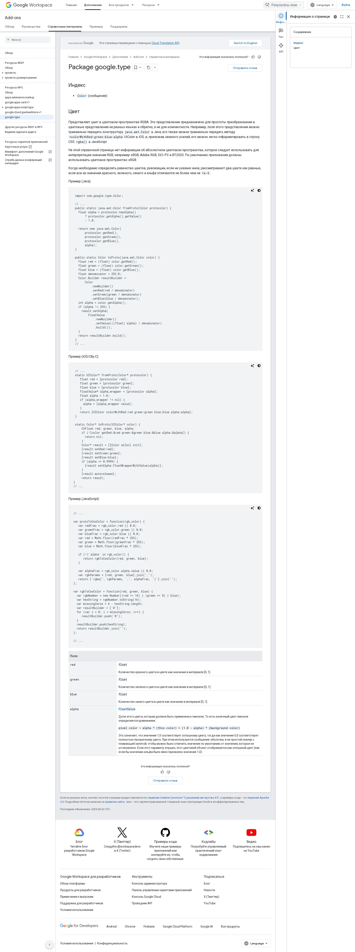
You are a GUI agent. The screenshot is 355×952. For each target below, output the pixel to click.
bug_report (335, 16)
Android (111, 926)
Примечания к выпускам (76, 896)
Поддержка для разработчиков (81, 903)
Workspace (40, 5)
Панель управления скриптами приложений (162, 890)
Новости (209, 890)
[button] (27, 72)
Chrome (130, 926)
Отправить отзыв (245, 68)
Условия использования (76, 909)
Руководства (31, 26)
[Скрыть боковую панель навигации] (49, 944)
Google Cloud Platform (177, 926)
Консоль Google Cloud (146, 896)
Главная (71, 5)
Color (81, 96)
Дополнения (92, 5)
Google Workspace (95, 56)
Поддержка (118, 26)
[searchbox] (27, 39)
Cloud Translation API (165, 43)
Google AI (207, 926)
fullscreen (341, 16)
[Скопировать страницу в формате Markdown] (148, 67)
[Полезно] (253, 57)
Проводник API (142, 903)
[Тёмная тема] (259, 190)
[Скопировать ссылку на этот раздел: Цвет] (84, 111)
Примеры (96, 26)
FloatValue (127, 709)
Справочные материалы (65, 26)
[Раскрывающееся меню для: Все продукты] (134, 5)
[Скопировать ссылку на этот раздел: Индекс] (89, 85)
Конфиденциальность (112, 943)
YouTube (210, 903)
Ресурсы (148, 5)
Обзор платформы (72, 883)
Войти (346, 5)
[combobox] (283, 5)
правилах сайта (114, 801)
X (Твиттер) (211, 896)
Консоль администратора (149, 883)
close (348, 16)
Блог (207, 883)
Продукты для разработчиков (80, 890)
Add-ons (13, 17)
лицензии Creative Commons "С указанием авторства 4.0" (183, 797)
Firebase (149, 926)
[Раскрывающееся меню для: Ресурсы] (160, 5)
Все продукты (119, 5)
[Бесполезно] (259, 57)
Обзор (9, 26)
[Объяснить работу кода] (252, 190)
